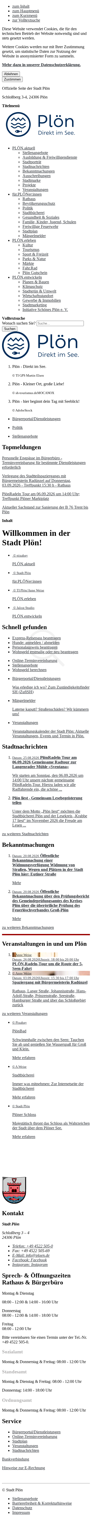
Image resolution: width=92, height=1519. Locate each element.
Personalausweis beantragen (34, 647)
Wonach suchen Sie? (19, 323)
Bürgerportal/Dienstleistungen (36, 1432)
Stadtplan (30, 231)
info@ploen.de (31, 1255)
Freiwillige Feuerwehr (40, 226)
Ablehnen (11, 74)
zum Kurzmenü (24, 15)
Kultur (27, 245)
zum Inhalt (20, 6)
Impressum (21, 1512)
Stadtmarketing (34, 305)
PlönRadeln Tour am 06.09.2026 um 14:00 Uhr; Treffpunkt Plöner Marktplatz (41, 496)
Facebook (29, 1260)
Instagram (30, 1264)
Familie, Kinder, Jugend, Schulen (49, 222)
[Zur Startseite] (40, 139)
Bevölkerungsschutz (38, 203)
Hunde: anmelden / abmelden (36, 642)
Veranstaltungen (35, 189)
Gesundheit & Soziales (40, 217)
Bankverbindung (15, 1459)
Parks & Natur (34, 259)
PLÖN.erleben (24, 240)
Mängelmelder (34, 236)
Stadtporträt (31, 162)
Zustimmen (12, 79)
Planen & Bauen (35, 282)
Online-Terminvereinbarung (34, 660)
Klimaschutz (32, 286)
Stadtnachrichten (35, 166)
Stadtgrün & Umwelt (39, 291)
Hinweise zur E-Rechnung (23, 1468)
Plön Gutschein (34, 272)
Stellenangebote (35, 152)
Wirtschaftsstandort (37, 296)
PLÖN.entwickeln (27, 277)
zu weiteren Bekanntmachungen (28, 927)
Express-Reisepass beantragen (36, 638)
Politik (27, 208)
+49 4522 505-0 (32, 1246)
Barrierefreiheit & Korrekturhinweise (42, 1503)
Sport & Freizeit (35, 254)
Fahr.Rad (29, 268)
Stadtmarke (31, 180)
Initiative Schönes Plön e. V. (45, 309)
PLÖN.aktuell (23, 148)
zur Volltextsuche (26, 20)
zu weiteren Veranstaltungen (25, 1013)
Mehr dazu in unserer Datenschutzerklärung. (41, 65)
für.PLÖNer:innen (27, 194)
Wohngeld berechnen (29, 670)
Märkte (28, 263)
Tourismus (30, 249)
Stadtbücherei (33, 212)
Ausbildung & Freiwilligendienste (49, 157)
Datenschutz (22, 1508)
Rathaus (29, 199)
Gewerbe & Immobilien (41, 300)
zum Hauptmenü (25, 11)
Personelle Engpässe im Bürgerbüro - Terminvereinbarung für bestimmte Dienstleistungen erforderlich (44, 462)
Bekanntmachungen (38, 171)
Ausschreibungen (36, 176)
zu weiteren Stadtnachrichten (25, 834)
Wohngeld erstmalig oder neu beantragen (45, 652)
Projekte (29, 185)
